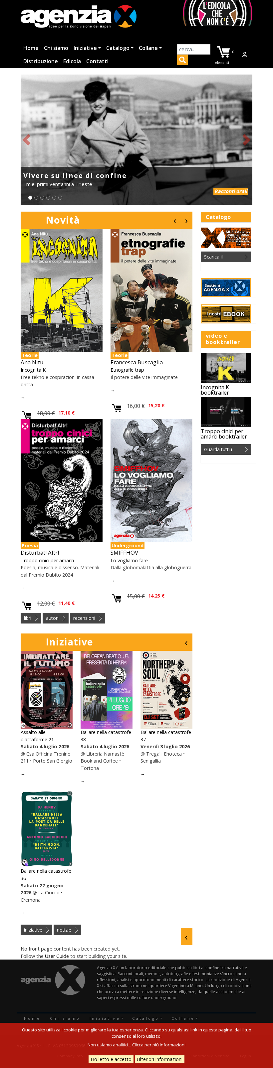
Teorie (30, 355)
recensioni (84, 618)
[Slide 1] (30, 198)
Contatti (97, 61)
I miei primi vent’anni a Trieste (57, 184)
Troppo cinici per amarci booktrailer (224, 434)
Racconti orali (230, 191)
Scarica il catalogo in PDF (221, 258)
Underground (127, 545)
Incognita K (33, 370)
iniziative (33, 930)
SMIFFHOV (124, 552)
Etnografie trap (127, 370)
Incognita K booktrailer (215, 390)
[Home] (78, 17)
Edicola (72, 61)
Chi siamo (56, 48)
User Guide (57, 956)
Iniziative (85, 48)
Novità (63, 219)
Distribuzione (40, 61)
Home (31, 48)
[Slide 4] (48, 198)
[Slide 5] (54, 198)
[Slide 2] (36, 198)
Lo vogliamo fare (129, 560)
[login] (244, 54)
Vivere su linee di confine (75, 175)
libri (27, 618)
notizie (64, 930)
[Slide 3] (42, 198)
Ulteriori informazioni (159, 1059)
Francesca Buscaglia (137, 362)
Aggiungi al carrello (27, 415)
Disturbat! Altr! (40, 552)
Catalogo (118, 48)
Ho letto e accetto (111, 1059)
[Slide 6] (60, 198)
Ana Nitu (32, 362)
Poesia (30, 545)
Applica (182, 61)
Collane (148, 48)
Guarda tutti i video (218, 450)
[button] (26, 140)
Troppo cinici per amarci (47, 560)
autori (52, 618)
